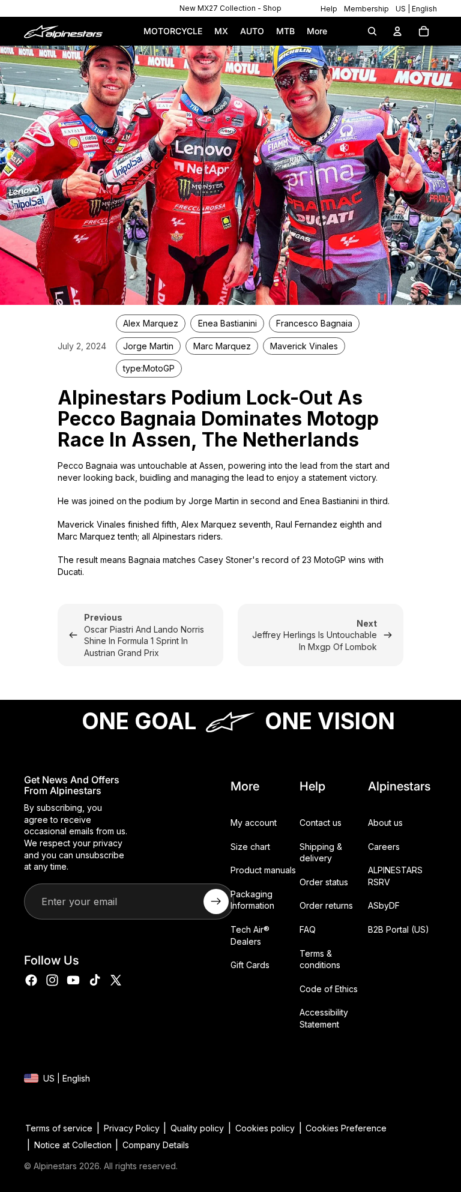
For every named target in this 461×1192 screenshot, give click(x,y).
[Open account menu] (397, 31)
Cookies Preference (346, 1128)
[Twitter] (116, 980)
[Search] (372, 31)
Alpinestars (55, 1166)
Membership (366, 8)
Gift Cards (250, 965)
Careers (384, 846)
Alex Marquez (150, 323)
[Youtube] (73, 980)
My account (253, 822)
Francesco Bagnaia (314, 323)
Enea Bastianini (227, 323)
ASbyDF (384, 905)
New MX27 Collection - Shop (230, 8)
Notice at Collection (73, 1145)
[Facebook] (31, 980)
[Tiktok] (95, 980)
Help (329, 8)
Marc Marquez (222, 346)
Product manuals (263, 870)
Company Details (155, 1145)
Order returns (326, 905)
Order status (324, 882)
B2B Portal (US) (398, 929)
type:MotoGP (149, 368)
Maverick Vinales (304, 346)
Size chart (250, 846)
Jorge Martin (148, 346)
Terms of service (58, 1128)
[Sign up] (216, 901)
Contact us (321, 822)
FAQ (308, 929)
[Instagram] (52, 980)
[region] (230, 8)
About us (385, 822)
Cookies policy (265, 1128)
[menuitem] (317, 31)
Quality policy (197, 1128)
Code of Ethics (329, 989)
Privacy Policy (132, 1128)
